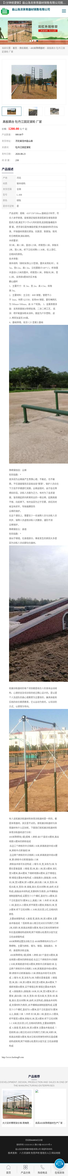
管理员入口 (45, 1153)
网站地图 (55, 1153)
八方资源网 (24, 1153)
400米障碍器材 (37, 48)
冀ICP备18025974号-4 (43, 1145)
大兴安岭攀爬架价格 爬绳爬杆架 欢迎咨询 (22, 1123)
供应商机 (23, 48)
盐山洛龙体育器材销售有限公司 (28, 1149)
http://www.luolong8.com (13, 1057)
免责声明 (35, 1153)
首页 (15, 48)
